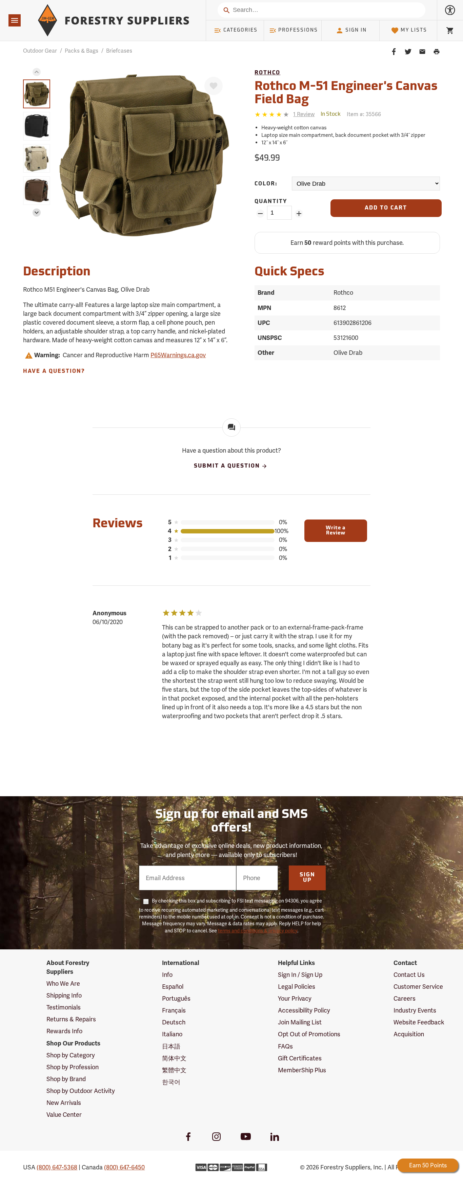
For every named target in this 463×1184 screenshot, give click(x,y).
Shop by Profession (72, 1067)
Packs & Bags (81, 50)
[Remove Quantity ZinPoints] (260, 214)
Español (172, 986)
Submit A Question (227, 466)
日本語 (171, 1046)
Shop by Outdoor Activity (80, 1091)
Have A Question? (54, 371)
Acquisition (409, 1034)
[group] (36, 93)
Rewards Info (64, 1031)
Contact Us (409, 975)
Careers (405, 998)
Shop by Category (70, 1055)
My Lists (414, 30)
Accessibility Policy (304, 1010)
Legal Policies (296, 986)
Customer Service (418, 986)
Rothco (267, 73)
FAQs (285, 1046)
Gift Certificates (300, 1058)
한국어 (171, 1082)
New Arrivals (63, 1103)
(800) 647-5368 (57, 1167)
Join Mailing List (300, 1022)
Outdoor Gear (40, 50)
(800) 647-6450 (124, 1167)
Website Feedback (419, 1022)
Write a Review (335, 531)
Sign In (356, 30)
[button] (36, 72)
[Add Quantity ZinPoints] (298, 214)
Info (167, 975)
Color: (266, 184)
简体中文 (174, 1058)
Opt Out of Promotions (309, 1034)
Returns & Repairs (71, 1019)
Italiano (172, 1034)
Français (174, 1010)
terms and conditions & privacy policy (257, 931)
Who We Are (63, 983)
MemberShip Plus (302, 1070)
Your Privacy (294, 998)
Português (176, 998)
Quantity (271, 201)
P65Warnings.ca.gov (178, 355)
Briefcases (119, 50)
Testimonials (63, 1007)
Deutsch (173, 1022)
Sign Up (307, 877)
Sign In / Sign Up (300, 975)
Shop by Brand (66, 1079)
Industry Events (415, 1010)
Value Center (64, 1114)
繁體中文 (174, 1070)
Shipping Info (64, 995)
